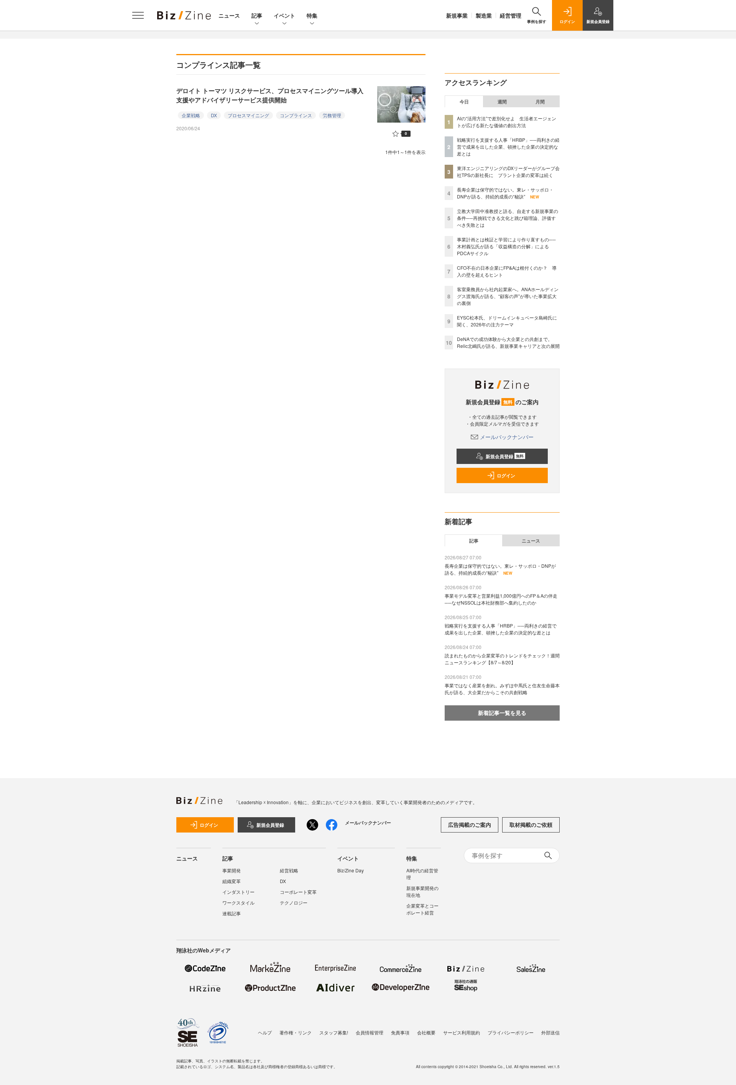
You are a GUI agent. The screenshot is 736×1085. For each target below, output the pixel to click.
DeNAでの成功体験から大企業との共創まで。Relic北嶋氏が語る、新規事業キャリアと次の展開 (508, 342)
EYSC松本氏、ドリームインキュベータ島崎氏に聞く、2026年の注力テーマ (507, 321)
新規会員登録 (505, 456)
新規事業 (457, 15)
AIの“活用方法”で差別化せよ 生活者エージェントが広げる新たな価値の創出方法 (506, 121)
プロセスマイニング (248, 115)
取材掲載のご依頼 (530, 824)
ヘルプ (265, 1032)
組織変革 (231, 881)
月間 (540, 101)
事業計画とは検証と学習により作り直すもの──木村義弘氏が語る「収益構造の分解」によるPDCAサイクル (506, 246)
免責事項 (400, 1032)
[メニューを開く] (138, 15)
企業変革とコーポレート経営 (422, 909)
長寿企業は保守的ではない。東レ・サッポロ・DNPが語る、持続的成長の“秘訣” (505, 193)
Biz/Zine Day (350, 870)
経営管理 (510, 15)
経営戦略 (289, 870)
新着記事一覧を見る (502, 712)
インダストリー (238, 891)
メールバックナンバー (507, 437)
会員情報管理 (369, 1032)
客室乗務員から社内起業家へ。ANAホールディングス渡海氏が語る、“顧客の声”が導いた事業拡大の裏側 (508, 296)
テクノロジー (293, 902)
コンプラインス (296, 115)
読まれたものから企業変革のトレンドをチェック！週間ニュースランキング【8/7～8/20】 (502, 658)
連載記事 (231, 913)
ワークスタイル (238, 902)
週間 (502, 101)
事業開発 (231, 870)
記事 (256, 15)
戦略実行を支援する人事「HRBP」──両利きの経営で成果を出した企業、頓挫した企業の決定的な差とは (508, 146)
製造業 (484, 15)
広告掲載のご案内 (469, 824)
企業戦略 (191, 115)
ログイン (506, 475)
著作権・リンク (295, 1032)
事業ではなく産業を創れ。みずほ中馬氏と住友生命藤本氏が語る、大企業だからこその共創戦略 (502, 688)
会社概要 (426, 1032)
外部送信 (550, 1032)
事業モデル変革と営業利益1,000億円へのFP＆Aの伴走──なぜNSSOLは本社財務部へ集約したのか (501, 599)
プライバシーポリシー (511, 1032)
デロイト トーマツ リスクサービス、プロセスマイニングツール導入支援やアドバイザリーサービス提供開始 (269, 95)
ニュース (229, 15)
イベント (284, 15)
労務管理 (332, 115)
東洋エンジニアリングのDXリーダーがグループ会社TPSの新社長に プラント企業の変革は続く (508, 171)
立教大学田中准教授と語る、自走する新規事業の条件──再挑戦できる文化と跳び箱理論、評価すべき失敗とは (507, 218)
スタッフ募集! (333, 1032)
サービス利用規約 (461, 1032)
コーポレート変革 (298, 891)
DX (214, 115)
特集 (312, 15)
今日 (464, 101)
